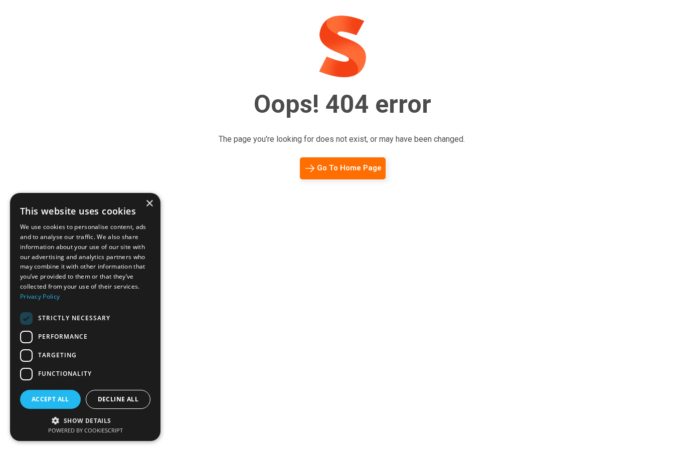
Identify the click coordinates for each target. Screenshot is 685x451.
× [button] (149, 203)
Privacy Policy (40, 296)
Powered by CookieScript (85, 430)
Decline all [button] (118, 399)
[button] (85, 419)
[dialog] (85, 317)
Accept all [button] (50, 399)
